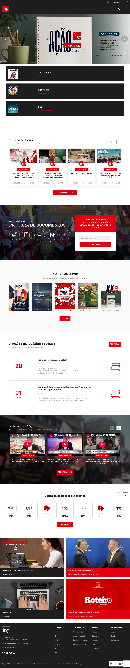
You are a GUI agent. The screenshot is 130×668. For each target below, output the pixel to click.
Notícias (95, 640)
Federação (95, 632)
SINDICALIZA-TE (117, 2)
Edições (40, 76)
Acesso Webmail (79, 636)
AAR (56, 652)
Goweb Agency (76, 664)
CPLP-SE (58, 644)
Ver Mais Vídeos (65, 472)
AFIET (57, 648)
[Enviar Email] (6, 2)
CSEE (56, 640)
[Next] (118, 142)
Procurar (95, 245)
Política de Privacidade (80, 640)
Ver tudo (65, 319)
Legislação (95, 648)
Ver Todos (114, 344)
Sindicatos (95, 636)
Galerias (113, 636)
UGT (56, 632)
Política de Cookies (79, 644)
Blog (93, 644)
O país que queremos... (45, 93)
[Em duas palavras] (65, 39)
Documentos (115, 640)
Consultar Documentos (46, 110)
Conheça (65, 525)
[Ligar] (3, 2)
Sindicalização (78, 632)
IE (55, 636)
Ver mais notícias (65, 192)
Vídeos (113, 632)
